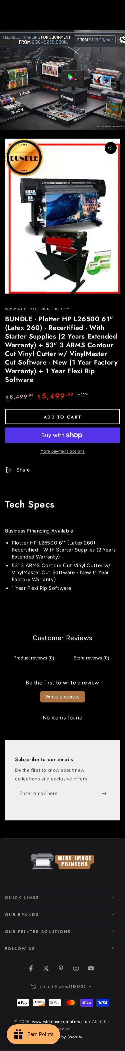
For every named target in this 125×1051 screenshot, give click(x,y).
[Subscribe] (106, 793)
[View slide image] (62, 80)
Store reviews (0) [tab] (91, 657)
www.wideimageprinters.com (37, 309)
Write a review (62, 696)
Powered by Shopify (62, 1037)
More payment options (62, 451)
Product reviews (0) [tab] (33, 657)
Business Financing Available (39, 531)
